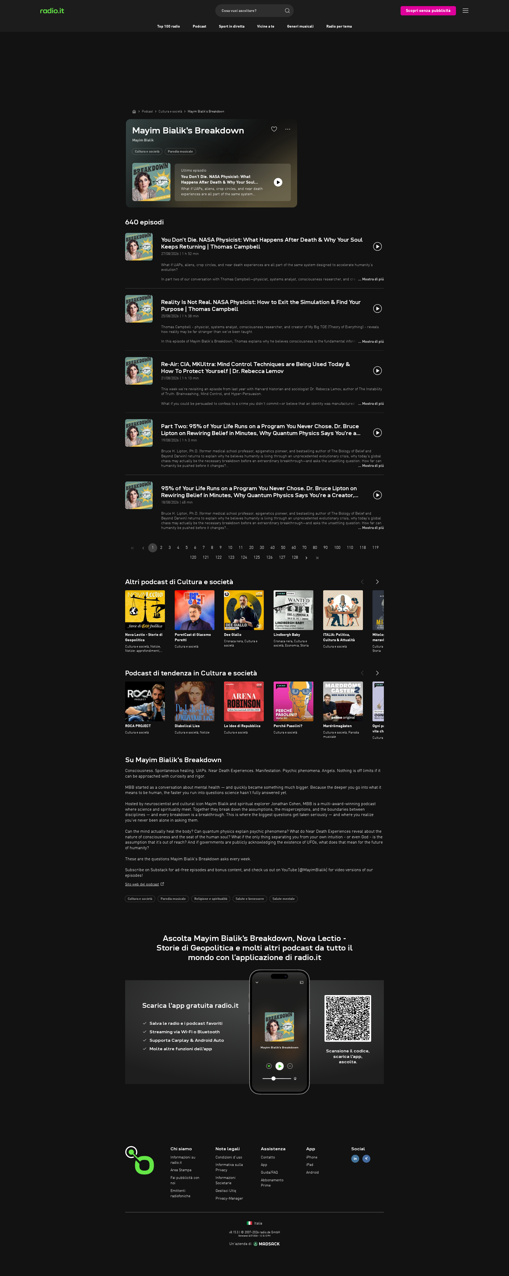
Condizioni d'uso (229, 1157)
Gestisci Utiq (226, 1191)
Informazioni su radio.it (182, 1160)
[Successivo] (377, 579)
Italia (257, 1223)
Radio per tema (339, 26)
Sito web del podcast (142, 884)
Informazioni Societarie (225, 1180)
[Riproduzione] (278, 182)
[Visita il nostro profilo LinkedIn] (355, 1158)
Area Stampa (180, 1170)
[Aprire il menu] (465, 10)
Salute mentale (284, 899)
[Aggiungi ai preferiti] (274, 129)
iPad (309, 1165)
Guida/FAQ (269, 1172)
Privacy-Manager (229, 1198)
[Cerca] (287, 10)
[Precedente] (362, 579)
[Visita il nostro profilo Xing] (366, 1158)
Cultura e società (147, 151)
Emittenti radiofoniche (180, 1193)
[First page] (132, 548)
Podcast (199, 26)
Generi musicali (300, 26)
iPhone (311, 1157)
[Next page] (306, 558)
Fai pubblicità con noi (184, 1180)
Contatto (268, 1157)
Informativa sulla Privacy (229, 1167)
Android (312, 1172)
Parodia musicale (180, 151)
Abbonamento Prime (272, 1182)
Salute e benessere (250, 899)
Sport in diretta (231, 26)
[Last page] (317, 558)
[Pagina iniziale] (134, 111)
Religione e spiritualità (210, 899)
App (264, 1165)
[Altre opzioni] (288, 129)
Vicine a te (265, 26)
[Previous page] (143, 548)
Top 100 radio (168, 26)
